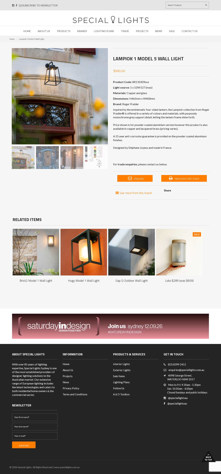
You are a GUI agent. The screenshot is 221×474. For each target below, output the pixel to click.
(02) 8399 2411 (177, 364)
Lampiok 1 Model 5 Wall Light (31, 39)
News (158, 31)
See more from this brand (135, 193)
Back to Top (208, 456)
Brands (82, 31)
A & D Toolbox (121, 394)
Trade (125, 31)
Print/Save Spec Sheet (186, 179)
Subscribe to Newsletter (40, 5)
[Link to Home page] (111, 19)
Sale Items (119, 376)
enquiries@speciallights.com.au (186, 369)
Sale (172, 31)
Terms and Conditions (75, 394)
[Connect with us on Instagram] (13, 5)
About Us (44, 31)
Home (27, 31)
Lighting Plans (104, 31)
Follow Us (118, 388)
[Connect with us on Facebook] (16, 5)
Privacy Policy (71, 388)
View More (36, 248)
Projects (142, 31)
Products (63, 31)
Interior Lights (121, 364)
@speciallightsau (178, 397)
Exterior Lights (122, 370)
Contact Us (190, 31)
